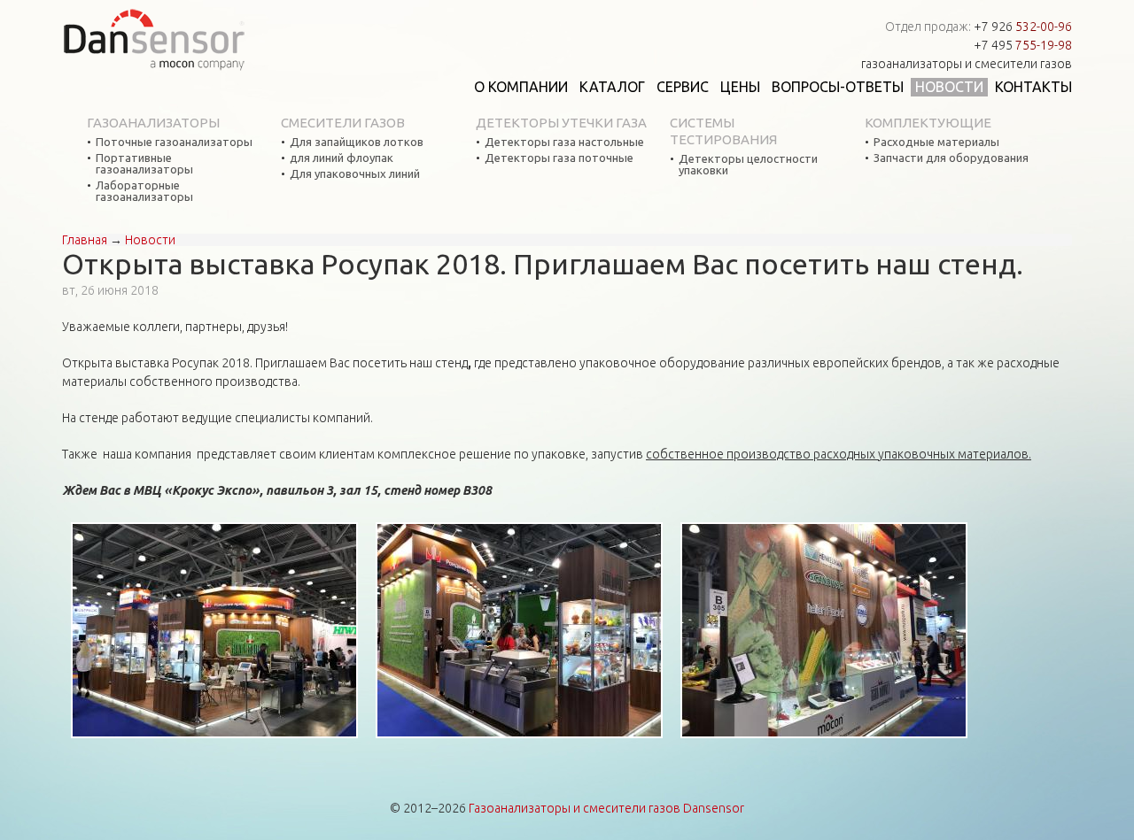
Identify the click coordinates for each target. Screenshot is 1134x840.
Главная (84, 240)
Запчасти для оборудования (951, 158)
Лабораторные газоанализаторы (144, 191)
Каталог (612, 87)
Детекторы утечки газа (561, 122)
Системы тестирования (723, 131)
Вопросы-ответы (838, 87)
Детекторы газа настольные (564, 142)
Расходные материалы (936, 142)
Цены (740, 87)
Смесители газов (343, 122)
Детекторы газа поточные (559, 158)
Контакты (1033, 87)
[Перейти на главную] (154, 40)
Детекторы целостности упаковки (748, 164)
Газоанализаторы (153, 122)
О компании (521, 87)
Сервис (682, 87)
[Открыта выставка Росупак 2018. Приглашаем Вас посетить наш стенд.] (214, 631)
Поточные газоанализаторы (174, 142)
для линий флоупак (341, 158)
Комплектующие (928, 122)
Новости (949, 87)
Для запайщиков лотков (356, 142)
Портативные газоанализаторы (144, 163)
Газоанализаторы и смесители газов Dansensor (606, 808)
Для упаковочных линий (355, 174)
